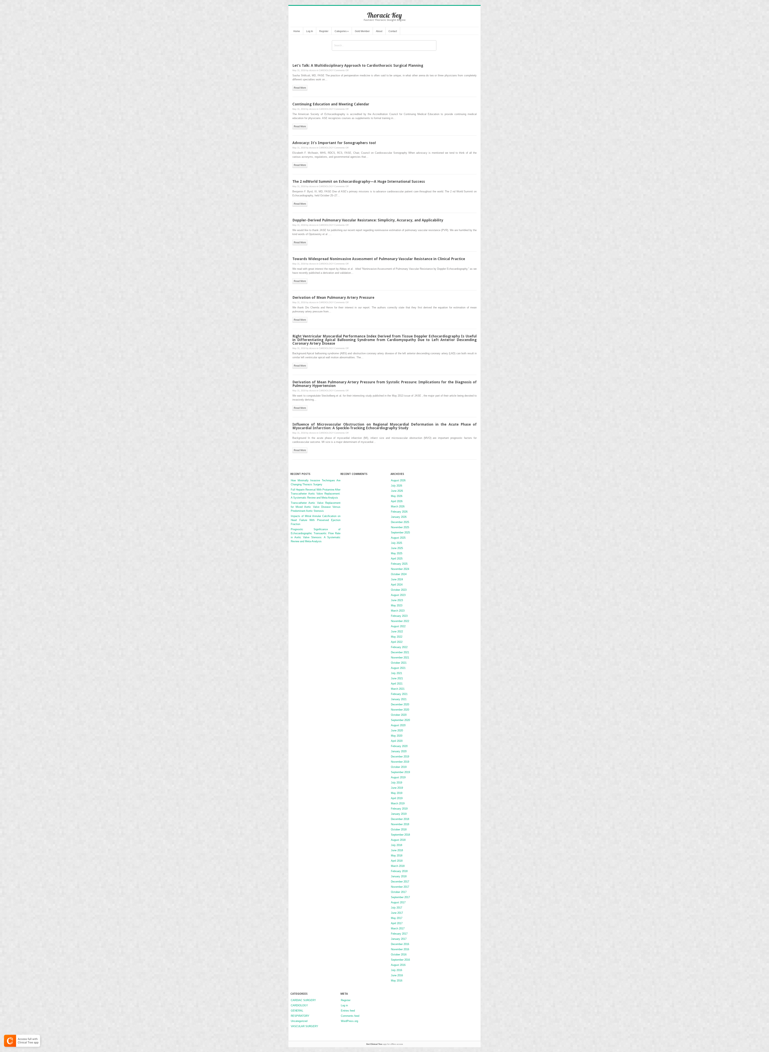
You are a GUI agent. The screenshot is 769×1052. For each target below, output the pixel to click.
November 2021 (400, 657)
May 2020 (396, 735)
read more (300, 87)
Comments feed (350, 1015)
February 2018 (399, 871)
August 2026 (398, 480)
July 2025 (396, 542)
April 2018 (397, 860)
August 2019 (398, 777)
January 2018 (399, 876)
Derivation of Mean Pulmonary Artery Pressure (333, 297)
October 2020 (399, 714)
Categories (342, 31)
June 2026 (397, 490)
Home (296, 31)
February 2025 (399, 563)
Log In (309, 31)
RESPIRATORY (300, 1015)
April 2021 (397, 683)
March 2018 (398, 865)
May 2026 (396, 496)
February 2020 (399, 746)
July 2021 (396, 673)
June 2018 (397, 850)
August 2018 (398, 839)
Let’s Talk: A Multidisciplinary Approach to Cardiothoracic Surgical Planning (357, 65)
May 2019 (396, 793)
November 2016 (400, 949)
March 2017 (398, 928)
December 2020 (400, 704)
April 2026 (397, 501)
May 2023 (396, 605)
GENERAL (297, 1010)
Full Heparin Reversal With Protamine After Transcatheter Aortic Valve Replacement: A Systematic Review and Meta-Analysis (315, 493)
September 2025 (400, 532)
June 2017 (397, 912)
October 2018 (399, 829)
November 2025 (400, 527)
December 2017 (400, 881)
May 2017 (396, 918)
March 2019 (398, 803)
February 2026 (399, 511)
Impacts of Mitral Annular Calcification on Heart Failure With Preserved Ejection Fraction (315, 520)
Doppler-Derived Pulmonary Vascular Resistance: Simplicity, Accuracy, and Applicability (367, 220)
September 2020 (400, 720)
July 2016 (396, 970)
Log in (344, 1005)
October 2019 (399, 766)
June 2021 (397, 678)
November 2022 (400, 621)
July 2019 (396, 782)
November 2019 (400, 761)
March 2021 (398, 688)
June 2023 (397, 600)
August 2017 (398, 902)
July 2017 (396, 907)
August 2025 (398, 537)
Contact (393, 31)
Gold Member (362, 31)
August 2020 (398, 725)
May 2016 (396, 980)
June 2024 (397, 579)
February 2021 (399, 694)
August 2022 (398, 626)
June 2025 (397, 548)
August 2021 (398, 667)
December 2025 (400, 522)
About (379, 31)
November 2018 (400, 824)
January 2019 (399, 813)
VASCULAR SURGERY (304, 1026)
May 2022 (396, 636)
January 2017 (399, 938)
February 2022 (399, 647)
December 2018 (400, 819)
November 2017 (400, 886)
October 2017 (399, 891)
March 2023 (398, 610)
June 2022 (397, 631)
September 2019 (400, 772)
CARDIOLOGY (326, 70)
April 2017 (397, 923)
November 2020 (400, 709)
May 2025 (396, 553)
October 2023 (399, 589)
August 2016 (398, 964)
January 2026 (399, 516)
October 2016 (399, 954)
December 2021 (400, 652)
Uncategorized (299, 1021)
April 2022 (397, 641)
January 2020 (399, 751)
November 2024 (400, 568)
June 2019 (397, 787)
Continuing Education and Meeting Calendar (330, 104)
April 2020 (397, 740)
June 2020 (397, 730)
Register (323, 31)
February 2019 (399, 808)
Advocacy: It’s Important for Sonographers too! (334, 143)
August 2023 (398, 595)
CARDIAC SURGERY (303, 1000)
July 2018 (396, 845)
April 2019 (397, 798)
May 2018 (396, 855)
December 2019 (400, 756)
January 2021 (399, 699)
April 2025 (397, 558)
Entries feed (348, 1010)
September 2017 (400, 897)
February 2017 (399, 933)
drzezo (312, 70)
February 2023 (399, 615)
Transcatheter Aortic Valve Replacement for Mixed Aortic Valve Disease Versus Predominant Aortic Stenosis (315, 506)
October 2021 (399, 662)
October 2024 (399, 574)
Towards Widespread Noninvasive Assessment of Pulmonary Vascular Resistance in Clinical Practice (378, 259)
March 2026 (398, 506)
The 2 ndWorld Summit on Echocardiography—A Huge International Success (358, 181)
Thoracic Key (384, 15)
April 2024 (397, 584)
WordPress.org (349, 1021)
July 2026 (396, 485)
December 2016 (400, 944)
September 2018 (400, 834)
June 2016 (397, 975)
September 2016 (400, 959)
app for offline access (384, 1044)
